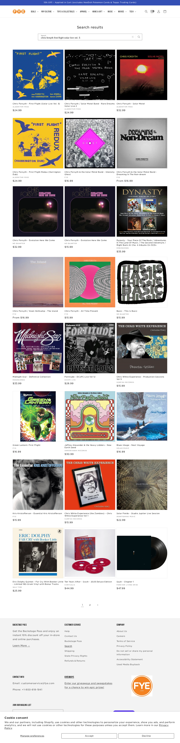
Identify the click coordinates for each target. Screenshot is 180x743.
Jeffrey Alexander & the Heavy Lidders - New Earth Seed (88, 446)
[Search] (139, 37)
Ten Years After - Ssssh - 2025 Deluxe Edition (88, 582)
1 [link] (82, 605)
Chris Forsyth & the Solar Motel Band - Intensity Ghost (90, 173)
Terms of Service (126, 641)
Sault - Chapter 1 (125, 582)
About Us (122, 631)
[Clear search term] (133, 37)
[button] (34, 11)
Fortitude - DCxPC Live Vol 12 (80, 377)
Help (67, 631)
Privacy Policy (124, 646)
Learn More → (21, 645)
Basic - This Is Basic (127, 311)
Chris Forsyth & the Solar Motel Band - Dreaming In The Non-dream (137, 173)
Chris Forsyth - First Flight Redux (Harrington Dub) (37, 173)
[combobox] (90, 37)
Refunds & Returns (75, 661)
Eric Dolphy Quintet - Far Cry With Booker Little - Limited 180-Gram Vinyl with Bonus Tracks (38, 583)
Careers (121, 636)
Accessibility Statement (130, 659)
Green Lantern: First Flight (26, 445)
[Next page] (97, 605)
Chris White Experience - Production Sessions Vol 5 (140, 378)
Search (68, 646)
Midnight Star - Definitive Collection (31, 377)
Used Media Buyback (128, 664)
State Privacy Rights (76, 656)
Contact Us (71, 636)
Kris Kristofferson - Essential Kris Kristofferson (37, 513)
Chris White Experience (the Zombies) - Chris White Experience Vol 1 (88, 514)
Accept (89, 736)
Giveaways (69, 677)
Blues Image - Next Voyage (131, 445)
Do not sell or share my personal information (135, 653)
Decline (146, 736)
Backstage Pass (73, 641)
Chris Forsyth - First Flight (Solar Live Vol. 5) (36, 104)
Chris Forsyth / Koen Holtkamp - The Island (35, 311)
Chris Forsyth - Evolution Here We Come (34, 240)
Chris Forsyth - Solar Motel (131, 104)
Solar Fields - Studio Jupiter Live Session (138, 513)
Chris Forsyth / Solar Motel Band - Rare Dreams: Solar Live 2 (90, 105)
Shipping (69, 651)
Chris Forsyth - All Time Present (81, 311)
